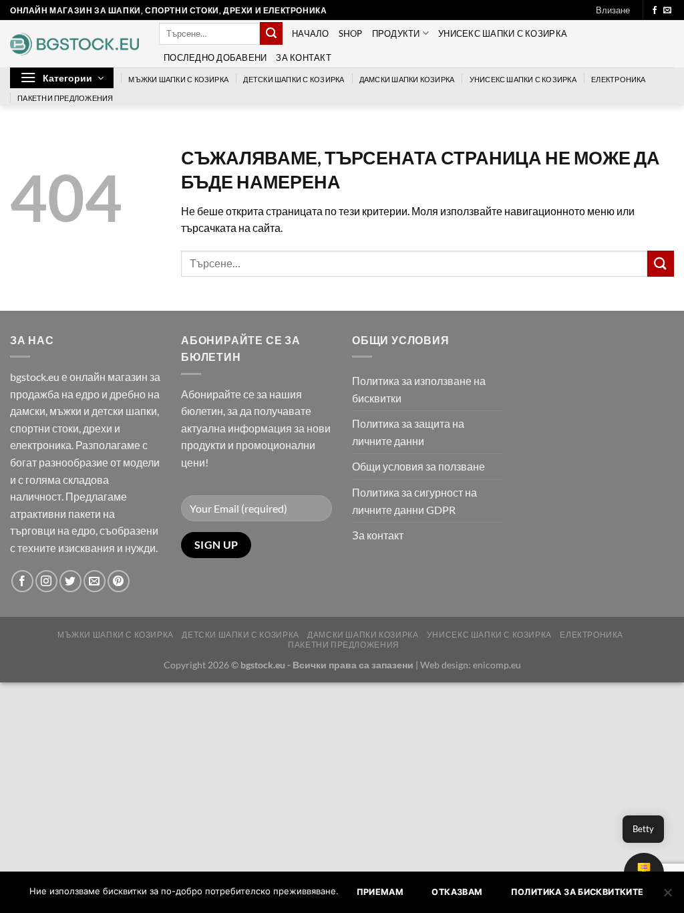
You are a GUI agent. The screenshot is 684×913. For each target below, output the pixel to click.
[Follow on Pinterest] (119, 581)
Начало (310, 33)
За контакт (303, 57)
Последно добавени (215, 57)
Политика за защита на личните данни (408, 432)
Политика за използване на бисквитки (419, 389)
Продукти (396, 33)
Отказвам (457, 892)
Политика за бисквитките (577, 892)
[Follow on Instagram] (46, 581)
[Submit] (271, 33)
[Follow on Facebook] (655, 10)
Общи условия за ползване (418, 466)
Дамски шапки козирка (406, 79)
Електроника (618, 79)
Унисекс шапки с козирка (502, 33)
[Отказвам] (667, 896)
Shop (351, 33)
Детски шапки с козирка (293, 79)
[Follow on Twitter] (70, 581)
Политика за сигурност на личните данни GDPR (414, 501)
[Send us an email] (667, 10)
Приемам (380, 892)
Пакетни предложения (65, 98)
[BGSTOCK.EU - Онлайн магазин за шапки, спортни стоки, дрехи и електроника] (74, 44)
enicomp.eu (497, 664)
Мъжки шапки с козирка (178, 79)
